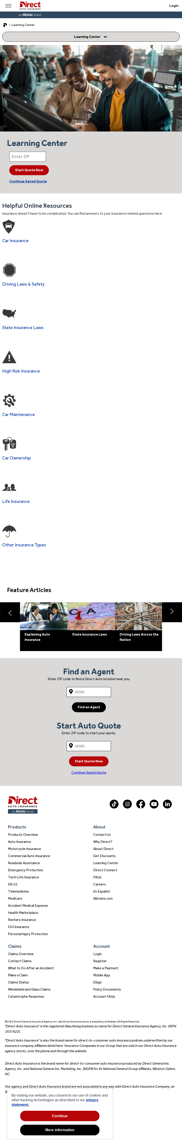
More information (60, 1130)
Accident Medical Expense (28, 905)
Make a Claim (18, 975)
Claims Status (18, 982)
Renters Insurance (22, 920)
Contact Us (102, 834)
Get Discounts (104, 856)
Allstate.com (103, 898)
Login (173, 6)
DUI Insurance (18, 927)
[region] (60, 1114)
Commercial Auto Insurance (29, 856)
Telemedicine (18, 891)
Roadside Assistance (24, 863)
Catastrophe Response (26, 996)
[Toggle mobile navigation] (8, 5)
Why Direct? (102, 842)
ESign (97, 982)
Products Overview (23, 834)
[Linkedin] (167, 807)
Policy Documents (107, 989)
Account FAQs (104, 996)
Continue (60, 1116)
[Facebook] (140, 807)
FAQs (97, 877)
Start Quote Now (29, 170)
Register (100, 961)
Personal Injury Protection (28, 934)
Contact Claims (20, 961)
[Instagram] (127, 807)
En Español (101, 891)
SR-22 (13, 884)
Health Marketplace (23, 913)
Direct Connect (105, 870)
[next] (172, 612)
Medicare (15, 898)
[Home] (30, 6)
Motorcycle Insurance (24, 849)
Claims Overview (21, 954)
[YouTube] (154, 807)
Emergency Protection (25, 870)
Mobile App (101, 975)
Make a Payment (105, 968)
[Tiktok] (114, 807)
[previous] (10, 612)
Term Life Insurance (23, 877)
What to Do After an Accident (31, 968)
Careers (99, 884)
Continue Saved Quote (28, 181)
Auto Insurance (19, 842)
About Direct (103, 849)
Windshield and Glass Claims (29, 989)
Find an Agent (89, 707)
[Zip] (91, 157)
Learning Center (105, 863)
